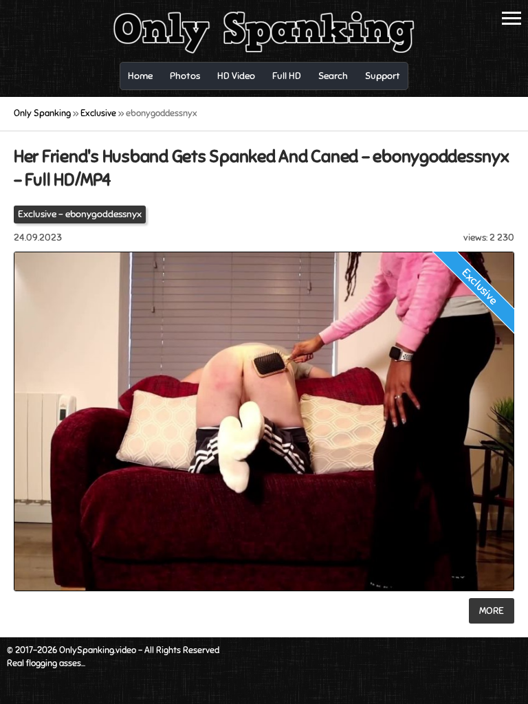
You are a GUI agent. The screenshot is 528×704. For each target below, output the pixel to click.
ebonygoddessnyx (103, 214)
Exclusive (37, 214)
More (491, 611)
